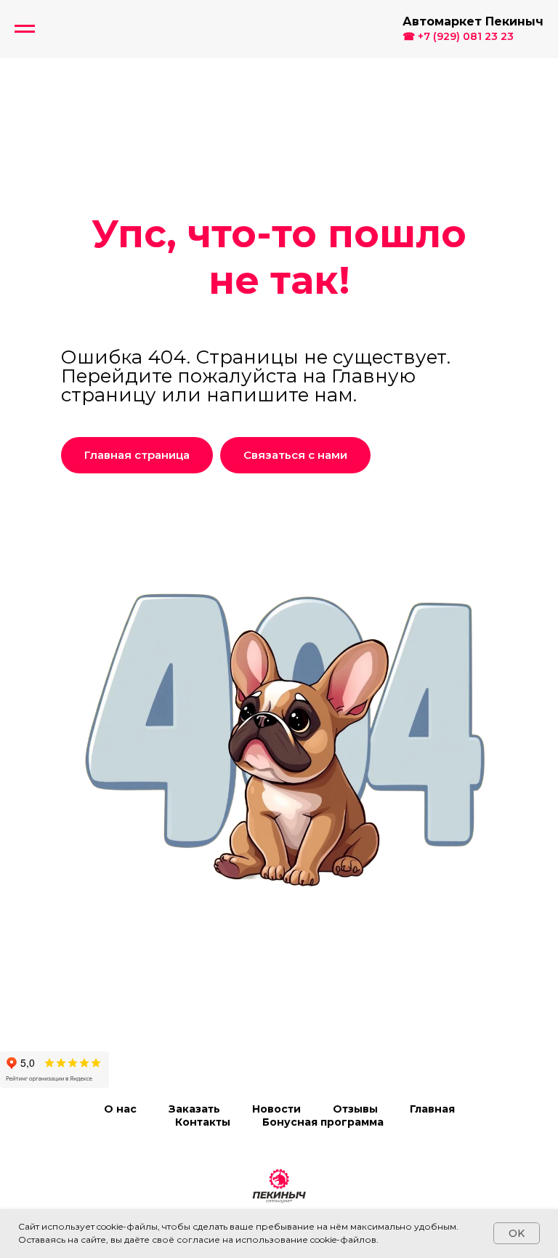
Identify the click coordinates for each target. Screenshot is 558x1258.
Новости (276, 1108)
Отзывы (355, 1108)
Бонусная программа (323, 1122)
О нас (120, 1108)
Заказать (194, 1108)
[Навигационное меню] (25, 29)
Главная (432, 1108)
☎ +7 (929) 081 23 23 (458, 36)
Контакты (202, 1122)
